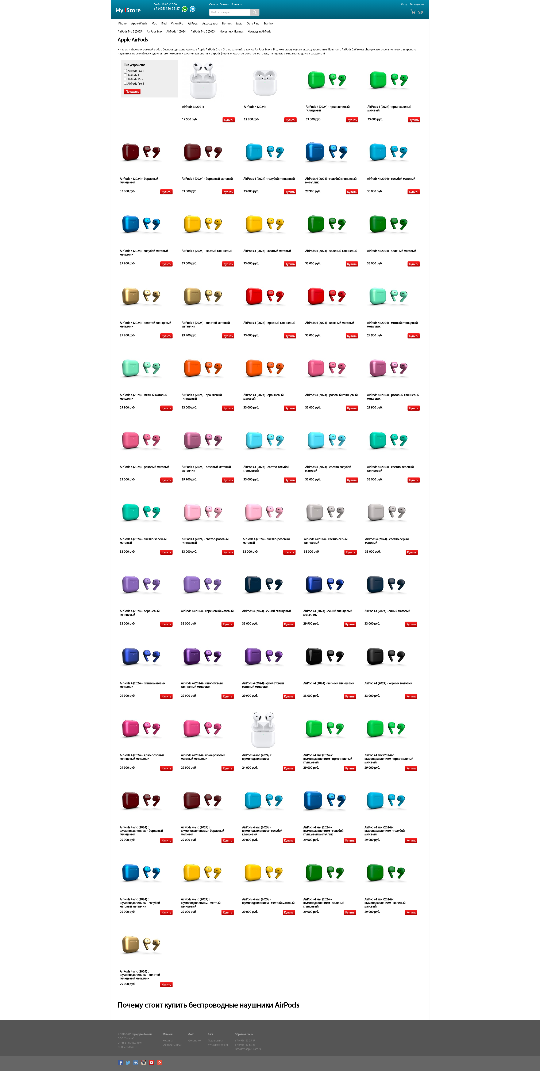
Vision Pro (177, 23)
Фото (191, 1034)
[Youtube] (152, 1064)
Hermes (227, 23)
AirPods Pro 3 (135, 83)
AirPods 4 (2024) (176, 31)
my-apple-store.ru (142, 1034)
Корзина (168, 1041)
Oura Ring (253, 23)
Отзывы (224, 4)
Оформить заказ (172, 1045)
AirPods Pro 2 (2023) (203, 31)
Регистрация (417, 4)
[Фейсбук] (121, 1064)
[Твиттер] (129, 1064)
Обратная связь (244, 1034)
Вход (403, 4)
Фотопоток (194, 1041)
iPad (164, 23)
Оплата (213, 4)
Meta (239, 23)
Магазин (168, 1034)
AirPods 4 (133, 75)
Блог (210, 1034)
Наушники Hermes (232, 31)
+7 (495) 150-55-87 (245, 1041)
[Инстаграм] (144, 1064)
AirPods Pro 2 (135, 71)
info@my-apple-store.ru (248, 1049)
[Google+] (160, 1064)
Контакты (236, 4)
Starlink (268, 23)
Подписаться (215, 1041)
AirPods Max (154, 31)
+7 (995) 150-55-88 (245, 1045)
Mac (154, 23)
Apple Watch (139, 23)
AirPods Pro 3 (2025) (130, 31)
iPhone (122, 23)
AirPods (193, 23)
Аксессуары (209, 23)
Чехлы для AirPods (259, 31)
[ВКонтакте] (136, 1064)
